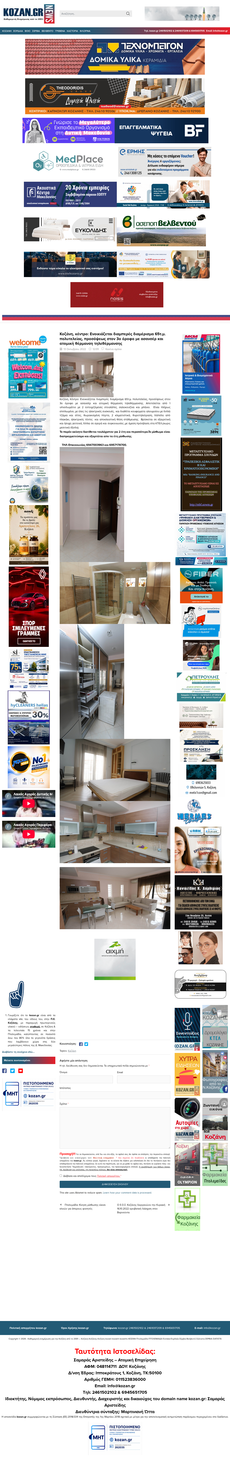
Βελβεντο (47, 30)
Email (120, 1072)
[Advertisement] (28, 920)
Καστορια (72, 30)
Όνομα (63, 1072)
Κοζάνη (72, 1051)
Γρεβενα (60, 30)
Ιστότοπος (65, 1088)
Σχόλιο (63, 1104)
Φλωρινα (85, 30)
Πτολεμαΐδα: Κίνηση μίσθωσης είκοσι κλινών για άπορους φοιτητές (82, 1206)
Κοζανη (7, 30)
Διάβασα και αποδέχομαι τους (92, 1176)
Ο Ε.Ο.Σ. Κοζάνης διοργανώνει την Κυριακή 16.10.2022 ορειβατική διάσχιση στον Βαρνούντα (141, 1208)
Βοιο (27, 30)
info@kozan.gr (207, 1328)
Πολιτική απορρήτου (103, 1157)
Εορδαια (18, 30)
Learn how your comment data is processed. (127, 1192)
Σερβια (36, 30)
